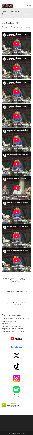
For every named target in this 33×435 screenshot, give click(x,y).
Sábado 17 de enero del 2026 (11, 326)
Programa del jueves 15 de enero (13, 331)
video (28, 27)
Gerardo (6, 27)
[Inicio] (2, 14)
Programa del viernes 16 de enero (13, 329)
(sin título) (5, 324)
